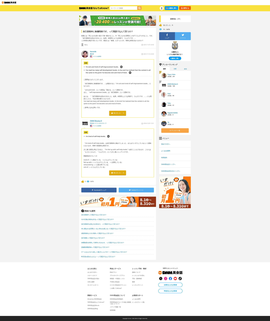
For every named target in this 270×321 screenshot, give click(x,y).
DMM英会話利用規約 (116, 299)
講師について (136, 272)
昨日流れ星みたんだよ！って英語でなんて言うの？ (98, 257)
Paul (169, 94)
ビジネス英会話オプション (118, 285)
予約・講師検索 (137, 278)
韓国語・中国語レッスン (117, 278)
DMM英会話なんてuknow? (96, 302)
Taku (169, 103)
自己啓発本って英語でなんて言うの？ (93, 215)
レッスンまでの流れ (138, 275)
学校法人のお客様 (170, 291)
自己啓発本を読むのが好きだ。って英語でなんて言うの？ (100, 224)
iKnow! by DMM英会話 (95, 299)
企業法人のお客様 (170, 285)
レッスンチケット (137, 285)
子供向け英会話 (114, 282)
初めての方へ (165, 144)
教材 (133, 282)
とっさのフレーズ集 (138, 302)
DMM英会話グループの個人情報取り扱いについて (120, 303)
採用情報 (112, 310)
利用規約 (164, 157)
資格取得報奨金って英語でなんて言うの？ (95, 247)
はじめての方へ (92, 272)
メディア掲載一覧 (115, 307)
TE (168, 122)
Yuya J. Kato (171, 74)
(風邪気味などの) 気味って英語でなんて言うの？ (97, 233)
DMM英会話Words (93, 305)
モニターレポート (93, 285)
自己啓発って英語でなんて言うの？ (93, 238)
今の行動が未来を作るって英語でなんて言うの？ (97, 219)
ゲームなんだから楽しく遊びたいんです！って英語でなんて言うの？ (104, 252)
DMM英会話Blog (93, 309)
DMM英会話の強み (93, 278)
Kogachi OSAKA (173, 113)
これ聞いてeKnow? (116, 288)
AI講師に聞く (172, 8)
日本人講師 (91, 282)
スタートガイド (92, 275)
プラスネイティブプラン (117, 275)
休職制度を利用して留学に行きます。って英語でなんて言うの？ (102, 243)
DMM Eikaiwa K (173, 84)
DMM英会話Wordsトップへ (170, 171)
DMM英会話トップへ (168, 164)
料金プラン (113, 272)
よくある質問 (165, 151)
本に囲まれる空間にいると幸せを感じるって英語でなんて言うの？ (103, 229)
